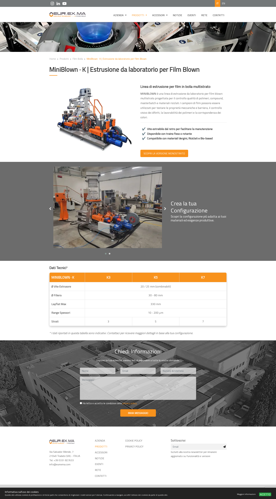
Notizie (177, 15)
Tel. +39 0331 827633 (61, 460)
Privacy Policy (134, 446)
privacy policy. (130, 403)
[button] (106, 253)
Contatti (218, 15)
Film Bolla (78, 59)
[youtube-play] (64, 3)
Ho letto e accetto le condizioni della (109, 403)
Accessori (158, 15)
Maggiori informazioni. (247, 494)
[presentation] (50, 209)
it (217, 3)
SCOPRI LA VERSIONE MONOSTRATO (164, 153)
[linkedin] (58, 3)
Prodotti (138, 15)
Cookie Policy (133, 440)
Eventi (192, 15)
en (223, 3)
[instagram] (52, 3)
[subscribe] (224, 447)
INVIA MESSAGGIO (138, 413)
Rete (204, 15)
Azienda (118, 15)
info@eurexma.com (59, 464)
